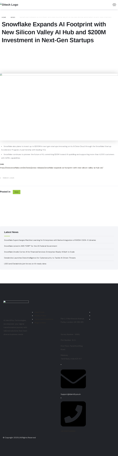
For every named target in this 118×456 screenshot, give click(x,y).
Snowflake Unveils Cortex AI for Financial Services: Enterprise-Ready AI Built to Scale (39, 252)
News (17, 192)
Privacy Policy (40, 315)
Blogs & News (40, 322)
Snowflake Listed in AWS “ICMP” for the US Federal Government (30, 246)
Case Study (39, 312)
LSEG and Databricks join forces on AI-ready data (25, 263)
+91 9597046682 (68, 431)
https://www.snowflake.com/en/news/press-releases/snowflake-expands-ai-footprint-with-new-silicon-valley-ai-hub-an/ (51, 168)
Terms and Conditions (44, 319)
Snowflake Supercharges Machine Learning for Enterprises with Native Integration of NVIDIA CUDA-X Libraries (50, 240)
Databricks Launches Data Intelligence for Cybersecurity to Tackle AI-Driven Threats (40, 258)
